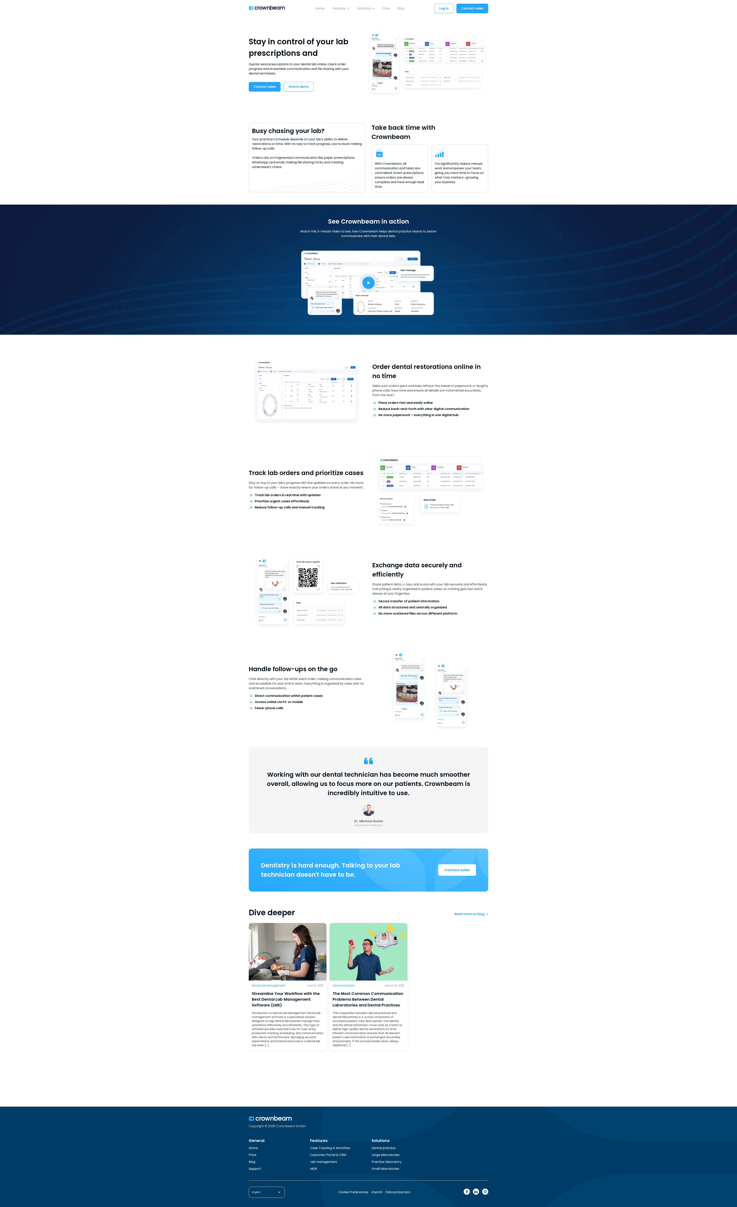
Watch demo (298, 86)
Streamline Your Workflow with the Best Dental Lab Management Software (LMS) (286, 999)
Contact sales (472, 8)
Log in (444, 8)
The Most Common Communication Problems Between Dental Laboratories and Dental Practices (368, 999)
